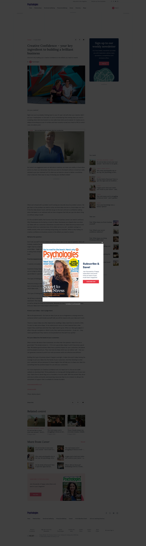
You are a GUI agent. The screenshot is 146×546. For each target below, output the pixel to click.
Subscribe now (90, 281)
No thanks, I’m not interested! (73, 304)
